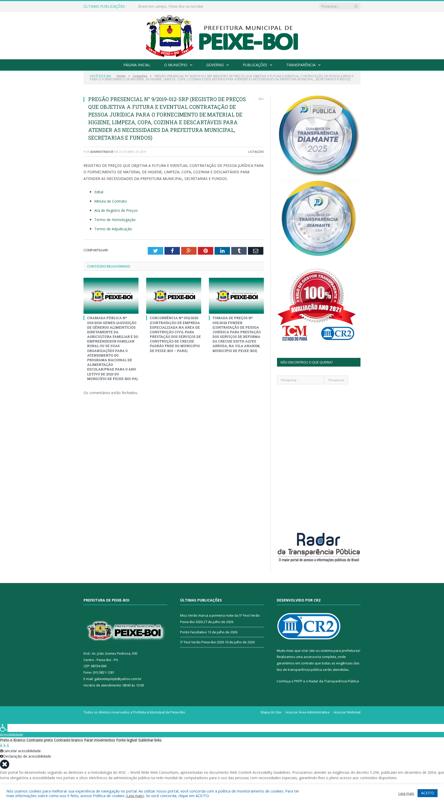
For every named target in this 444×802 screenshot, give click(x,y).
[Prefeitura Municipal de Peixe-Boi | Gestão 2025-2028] (222, 34)
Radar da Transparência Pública (334, 681)
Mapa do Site (271, 712)
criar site (308, 650)
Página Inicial (136, 64)
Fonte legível (126, 740)
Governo (215, 64)
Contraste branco (68, 740)
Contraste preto (39, 740)
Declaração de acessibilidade (27, 756)
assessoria (312, 656)
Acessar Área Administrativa (307, 712)
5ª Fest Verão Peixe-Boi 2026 (202, 642)
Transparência (301, 64)
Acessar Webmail (347, 712)
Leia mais (135, 795)
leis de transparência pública (299, 669)
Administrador (101, 152)
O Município (175, 64)
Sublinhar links (150, 740)
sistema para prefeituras (339, 650)
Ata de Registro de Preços (116, 210)
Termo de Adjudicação (113, 228)
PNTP (298, 681)
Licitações (256, 152)
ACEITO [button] (427, 792)
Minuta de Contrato (110, 201)
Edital (98, 191)
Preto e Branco (12, 740)
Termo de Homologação (115, 219)
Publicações (255, 64)
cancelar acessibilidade (22, 750)
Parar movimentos (99, 740)
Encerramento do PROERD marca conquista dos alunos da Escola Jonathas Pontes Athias (197, 6)
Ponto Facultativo (193, 632)
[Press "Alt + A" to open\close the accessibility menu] (3, 728)
